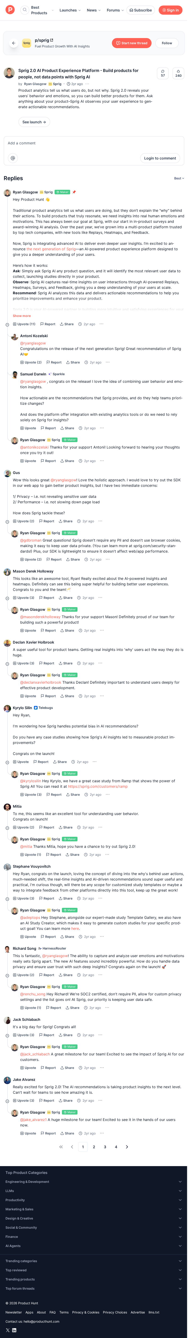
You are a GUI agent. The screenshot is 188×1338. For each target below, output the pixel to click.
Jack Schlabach (26, 1019)
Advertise (138, 1312)
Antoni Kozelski (34, 335)
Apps (29, 1312)
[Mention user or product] (13, 158)
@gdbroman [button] (30, 540)
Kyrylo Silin (22, 707)
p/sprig (42, 40)
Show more (22, 316)
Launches (68, 10)
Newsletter (14, 1312)
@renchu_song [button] (32, 994)
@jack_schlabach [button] (35, 1054)
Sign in (173, 10)
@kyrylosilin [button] (30, 781)
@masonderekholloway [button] (40, 616)
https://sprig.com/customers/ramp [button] (98, 786)
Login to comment (160, 158)
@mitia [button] (26, 846)
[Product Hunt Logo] (10, 10)
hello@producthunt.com (41, 1321)
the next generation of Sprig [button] (51, 249)
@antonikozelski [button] (34, 447)
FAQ (53, 1312)
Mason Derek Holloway (33, 571)
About (41, 1312)
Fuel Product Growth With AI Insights (62, 46)
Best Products (39, 10)
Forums (113, 10)
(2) (33, 362)
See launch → (34, 122)
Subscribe (143, 10)
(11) (26, 324)
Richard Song (24, 948)
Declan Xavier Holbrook (33, 642)
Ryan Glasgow (35, 84)
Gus (16, 472)
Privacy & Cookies (85, 1312)
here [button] (75, 928)
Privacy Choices (115, 1312)
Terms (64, 1312)
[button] (9, 72)
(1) (33, 854)
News (92, 10)
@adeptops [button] (30, 917)
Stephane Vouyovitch (32, 866)
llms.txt (154, 1312)
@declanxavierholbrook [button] (40, 682)
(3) (25, 598)
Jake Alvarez (24, 1079)
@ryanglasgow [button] (33, 343)
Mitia (17, 806)
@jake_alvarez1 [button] (33, 1119)
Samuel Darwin (33, 374)
